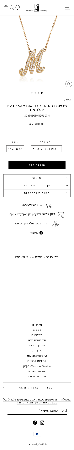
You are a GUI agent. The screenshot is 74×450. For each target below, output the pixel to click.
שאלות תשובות (37, 371)
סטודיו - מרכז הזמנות (36, 387)
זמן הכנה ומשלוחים (37, 185)
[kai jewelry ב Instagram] (42, 423)
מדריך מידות (37, 345)
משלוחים (37, 335)
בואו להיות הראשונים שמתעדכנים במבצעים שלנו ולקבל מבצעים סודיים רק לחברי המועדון (37, 401)
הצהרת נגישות (37, 376)
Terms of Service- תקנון (37, 366)
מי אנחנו (37, 324)
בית (68, 99)
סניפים (37, 330)
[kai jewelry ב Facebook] (35, 423)
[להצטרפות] (64, 410)
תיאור (37, 177)
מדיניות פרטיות (36, 361)
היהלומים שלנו (37, 340)
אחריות (37, 350)
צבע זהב (46, 142)
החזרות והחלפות (37, 192)
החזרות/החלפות (37, 355)
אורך (15, 142)
